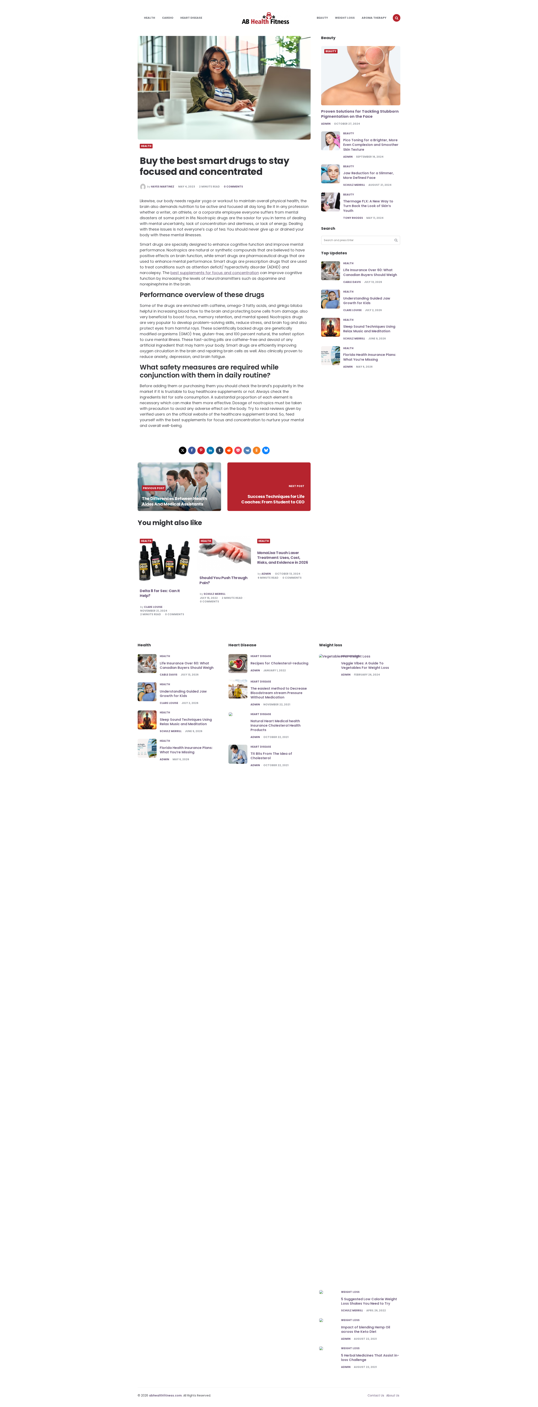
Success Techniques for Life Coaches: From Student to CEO (272, 499)
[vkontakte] (247, 450)
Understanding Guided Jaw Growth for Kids (366, 300)
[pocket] (238, 450)
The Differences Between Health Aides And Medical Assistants (174, 501)
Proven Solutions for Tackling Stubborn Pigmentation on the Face (360, 114)
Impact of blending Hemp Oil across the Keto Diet (365, 1329)
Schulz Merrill (214, 594)
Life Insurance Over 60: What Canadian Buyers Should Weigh (370, 272)
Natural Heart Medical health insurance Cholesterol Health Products (276, 725)
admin (266, 573)
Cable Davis (352, 282)
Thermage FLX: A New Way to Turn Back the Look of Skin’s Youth (368, 206)
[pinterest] (201, 450)
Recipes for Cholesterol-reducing (279, 663)
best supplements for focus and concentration (214, 272)
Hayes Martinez (162, 186)
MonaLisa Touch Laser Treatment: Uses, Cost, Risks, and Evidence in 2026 (282, 557)
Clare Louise (153, 607)
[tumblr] (219, 450)
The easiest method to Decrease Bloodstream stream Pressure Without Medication (279, 693)
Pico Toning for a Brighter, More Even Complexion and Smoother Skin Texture (370, 145)
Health (149, 18)
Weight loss (345, 18)
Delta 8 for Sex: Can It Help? (160, 593)
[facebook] (192, 450)
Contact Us (376, 1395)
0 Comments (233, 186)
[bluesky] (266, 450)
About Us (392, 1395)
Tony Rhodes (353, 218)
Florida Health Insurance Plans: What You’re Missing (369, 357)
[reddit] (229, 450)
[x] (182, 450)
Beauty (322, 18)
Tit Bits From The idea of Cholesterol (271, 755)
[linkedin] (210, 450)
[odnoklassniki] (256, 450)
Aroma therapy (374, 18)
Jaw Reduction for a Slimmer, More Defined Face (368, 175)
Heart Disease (191, 18)
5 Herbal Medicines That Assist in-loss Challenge (370, 1357)
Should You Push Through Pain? (223, 580)
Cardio (167, 18)
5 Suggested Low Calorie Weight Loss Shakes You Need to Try (369, 1301)
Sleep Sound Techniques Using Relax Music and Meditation (369, 329)
